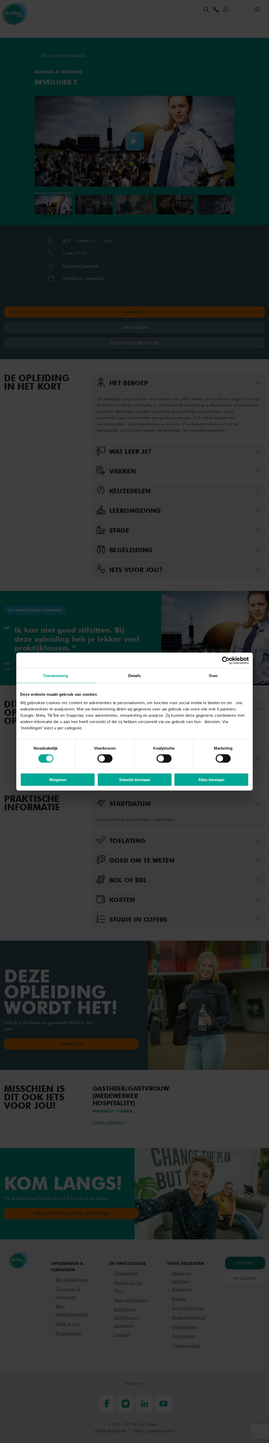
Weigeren (57, 779)
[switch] (104, 758)
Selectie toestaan (134, 779)
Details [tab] (134, 675)
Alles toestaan (211, 779)
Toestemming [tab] (55, 675)
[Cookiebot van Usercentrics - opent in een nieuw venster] (226, 660)
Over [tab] (213, 675)
